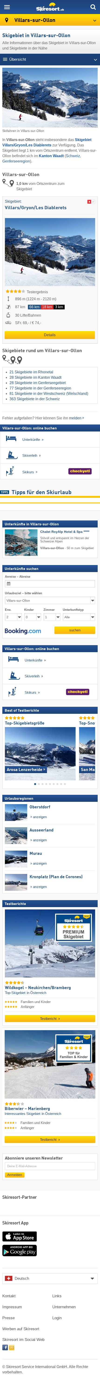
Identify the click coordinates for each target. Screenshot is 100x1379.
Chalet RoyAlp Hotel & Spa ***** (64, 532)
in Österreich (36, 992)
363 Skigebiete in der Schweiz (35, 399)
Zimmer (49, 610)
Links (57, 1296)
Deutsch (22, 1278)
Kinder (29, 610)
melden (75, 418)
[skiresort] (50, 7)
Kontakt (9, 1296)
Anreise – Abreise (17, 576)
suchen (74, 630)
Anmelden (14, 1174)
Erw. (8, 610)
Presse (8, 1318)
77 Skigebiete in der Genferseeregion (40, 388)
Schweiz (73, 156)
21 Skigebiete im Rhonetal (31, 372)
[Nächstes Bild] (91, 751)
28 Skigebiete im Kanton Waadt (35, 377)
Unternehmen (64, 1307)
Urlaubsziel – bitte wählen (23, 593)
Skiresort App (15, 1223)
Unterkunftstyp (73, 610)
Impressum (12, 1307)
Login (57, 1318)
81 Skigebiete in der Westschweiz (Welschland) (49, 394)
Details (50, 335)
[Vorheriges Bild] (8, 751)
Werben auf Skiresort (20, 1329)
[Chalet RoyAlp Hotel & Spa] (14, 542)
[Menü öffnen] (7, 7)
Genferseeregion (16, 161)
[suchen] (93, 7)
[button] (23, 631)
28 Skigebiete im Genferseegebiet (38, 383)
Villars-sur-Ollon (34, 20)
